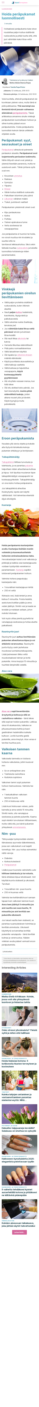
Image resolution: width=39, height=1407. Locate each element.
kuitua (19, 312)
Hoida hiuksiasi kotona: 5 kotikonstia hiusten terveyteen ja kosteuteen (19, 1064)
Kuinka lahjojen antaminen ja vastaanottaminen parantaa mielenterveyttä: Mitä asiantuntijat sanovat (17, 1097)
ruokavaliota (22, 248)
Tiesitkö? (5, 1092)
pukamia (29, 465)
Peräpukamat (8, 150)
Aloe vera (6, 711)
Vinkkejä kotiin (8, 1221)
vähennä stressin (24, 355)
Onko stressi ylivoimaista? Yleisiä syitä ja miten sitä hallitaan (19, 1031)
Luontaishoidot (7, 9)
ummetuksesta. (19, 827)
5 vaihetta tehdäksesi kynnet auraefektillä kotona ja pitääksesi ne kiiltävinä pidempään (19, 1192)
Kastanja (20, 570)
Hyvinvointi (6, 1028)
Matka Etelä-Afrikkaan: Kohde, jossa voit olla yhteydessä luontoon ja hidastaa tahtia (18, 999)
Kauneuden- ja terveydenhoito (14, 1058)
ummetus (18, 176)
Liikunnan (8, 199)
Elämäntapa (6, 994)
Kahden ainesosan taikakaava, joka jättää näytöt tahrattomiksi (18, 1224)
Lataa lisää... (19, 1232)
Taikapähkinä (8, 462)
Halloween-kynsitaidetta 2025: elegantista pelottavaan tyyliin (18, 1160)
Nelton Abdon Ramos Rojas (20, 83)
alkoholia (22, 338)
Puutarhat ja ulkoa (9, 1126)
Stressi (7, 189)
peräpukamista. (20, 113)
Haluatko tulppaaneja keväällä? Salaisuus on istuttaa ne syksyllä (19, 1129)
